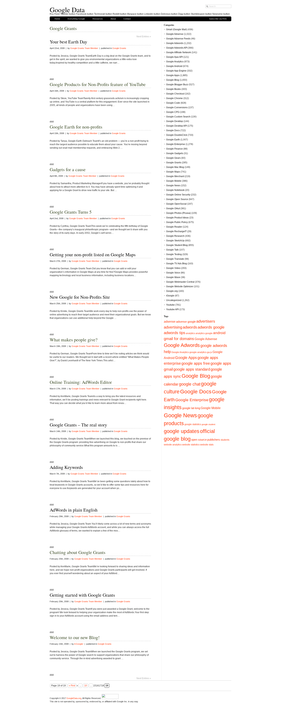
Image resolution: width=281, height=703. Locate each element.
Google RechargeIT (176, 231)
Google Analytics (175, 61)
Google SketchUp (175, 240)
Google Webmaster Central (180, 282)
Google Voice (173, 272)
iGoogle (170, 295)
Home (57, 19)
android (219, 333)
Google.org (172, 291)
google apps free (195, 363)
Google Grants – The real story (78, 425)
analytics (190, 333)
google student (208, 424)
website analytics (173, 444)
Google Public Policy (177, 222)
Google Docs (173, 130)
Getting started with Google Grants (82, 595)
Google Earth (173, 139)
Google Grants (119, 48)
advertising (173, 327)
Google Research (175, 236)
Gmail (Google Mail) (176, 29)
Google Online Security (178, 194)
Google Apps (172, 75)
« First (72, 685)
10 (85, 685)
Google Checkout (175, 93)
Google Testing (174, 254)
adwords (190, 327)
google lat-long (191, 408)
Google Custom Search (178, 116)
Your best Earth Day (68, 42)
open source (199, 439)
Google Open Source (177, 199)
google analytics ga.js (200, 352)
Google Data (67, 9)
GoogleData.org (74, 698)
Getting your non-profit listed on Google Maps (93, 254)
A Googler (78, 644)
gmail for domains (179, 339)
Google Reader (174, 226)
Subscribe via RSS (218, 19)
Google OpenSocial (176, 204)
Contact (127, 19)
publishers (213, 439)
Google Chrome (174, 98)
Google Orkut (173, 208)
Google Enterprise (175, 144)
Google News (173, 185)
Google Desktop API (176, 125)
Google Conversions (177, 107)
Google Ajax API (174, 57)
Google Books (173, 89)
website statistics (191, 444)
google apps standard (191, 369)
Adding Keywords (66, 467)
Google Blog (172, 80)
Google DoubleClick (176, 135)
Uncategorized (173, 300)
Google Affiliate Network (178, 52)
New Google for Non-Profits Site (80, 297)
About (113, 19)
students (225, 440)
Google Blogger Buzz (177, 84)
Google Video (173, 268)
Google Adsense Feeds (178, 38)
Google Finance (174, 148)
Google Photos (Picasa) (178, 213)
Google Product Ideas (177, 217)
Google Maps (173, 171)
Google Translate (175, 259)
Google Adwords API (176, 47)
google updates (181, 431)
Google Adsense (174, 34)
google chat (189, 384)
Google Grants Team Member (84, 48)
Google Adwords (174, 43)
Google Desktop (174, 121)
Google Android (174, 66)
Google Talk (172, 249)
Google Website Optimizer (179, 286)
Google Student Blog (177, 245)
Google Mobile (173, 181)
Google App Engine (176, 70)
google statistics (192, 424)
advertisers (205, 321)
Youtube (170, 304)
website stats (207, 444)
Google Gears (173, 158)
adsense (169, 321)
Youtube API (172, 309)
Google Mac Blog (175, 167)
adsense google (186, 321)
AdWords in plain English (73, 510)
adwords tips (174, 333)
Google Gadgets (174, 153)
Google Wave (173, 277)
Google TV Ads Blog (176, 263)
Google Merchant (175, 176)
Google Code (173, 103)
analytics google (204, 333)
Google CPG (172, 112)
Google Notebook (175, 190)
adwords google (211, 327)
